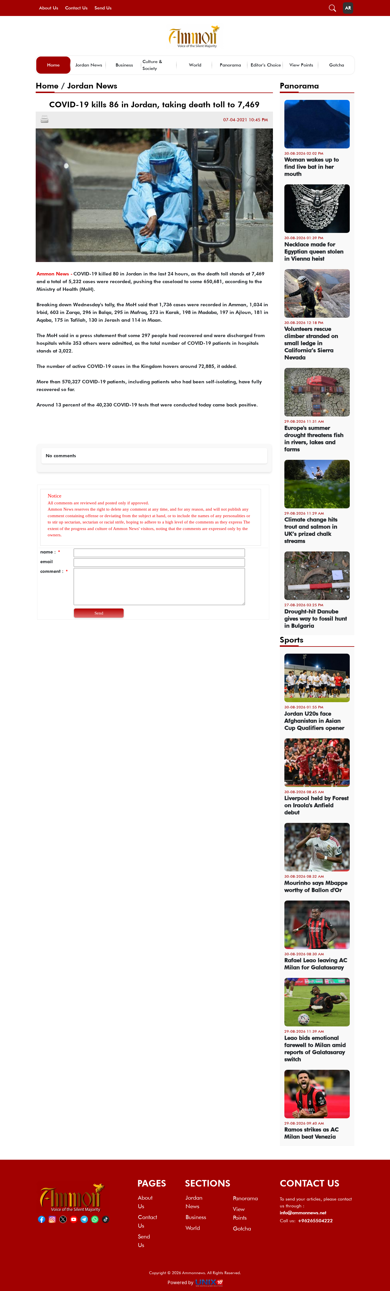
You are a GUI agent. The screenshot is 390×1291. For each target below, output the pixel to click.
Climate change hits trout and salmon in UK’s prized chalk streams (310, 530)
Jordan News (88, 65)
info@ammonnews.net (303, 1212)
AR (348, 8)
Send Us (103, 8)
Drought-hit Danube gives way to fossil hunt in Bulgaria (315, 618)
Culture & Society (152, 65)
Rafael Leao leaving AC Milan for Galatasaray (315, 964)
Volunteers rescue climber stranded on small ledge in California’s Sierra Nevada (311, 343)
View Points (301, 65)
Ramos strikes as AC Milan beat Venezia (311, 1133)
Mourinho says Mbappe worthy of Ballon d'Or (315, 886)
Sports (291, 640)
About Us (48, 8)
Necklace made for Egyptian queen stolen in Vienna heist (313, 251)
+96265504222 (315, 1220)
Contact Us (76, 8)
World (195, 65)
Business (124, 65)
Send (99, 613)
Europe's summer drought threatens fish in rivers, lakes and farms (313, 438)
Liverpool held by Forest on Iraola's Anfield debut (316, 805)
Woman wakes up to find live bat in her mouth (311, 166)
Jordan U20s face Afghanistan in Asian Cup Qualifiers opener (314, 720)
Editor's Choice (266, 65)
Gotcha (336, 65)
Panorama (230, 65)
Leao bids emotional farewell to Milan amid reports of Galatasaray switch (315, 1048)
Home (53, 65)
